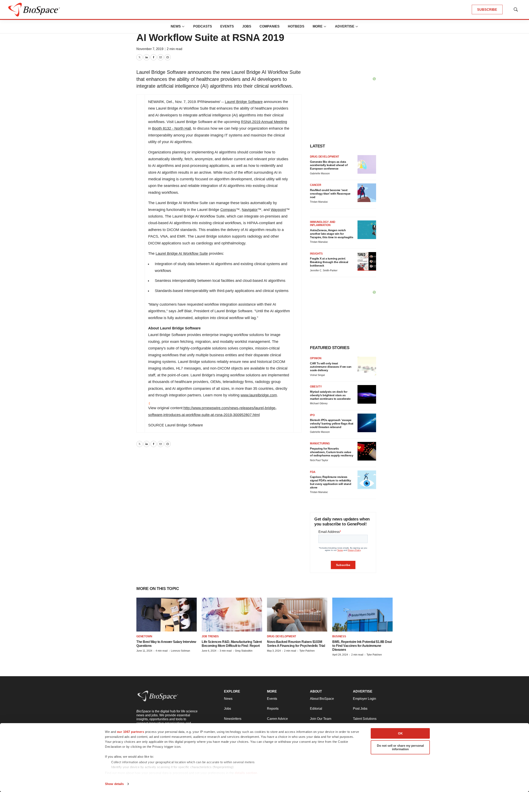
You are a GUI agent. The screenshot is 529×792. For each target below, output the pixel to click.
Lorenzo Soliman (180, 650)
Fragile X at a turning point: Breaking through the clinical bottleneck (329, 262)
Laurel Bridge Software (244, 102)
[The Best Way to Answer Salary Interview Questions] (166, 615)
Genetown (144, 636)
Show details (114, 784)
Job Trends (210, 636)
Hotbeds (296, 26)
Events (227, 26)
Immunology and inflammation (322, 223)
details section (246, 773)
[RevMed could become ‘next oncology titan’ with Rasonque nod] (366, 192)
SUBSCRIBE (487, 9)
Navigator (250, 210)
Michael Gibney (319, 403)
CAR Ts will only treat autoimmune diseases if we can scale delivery (330, 367)
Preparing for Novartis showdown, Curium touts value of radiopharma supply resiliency (331, 452)
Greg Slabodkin (244, 650)
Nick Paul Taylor (319, 460)
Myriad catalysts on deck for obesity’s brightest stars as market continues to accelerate (330, 395)
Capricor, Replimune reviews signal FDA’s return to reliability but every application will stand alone (330, 482)
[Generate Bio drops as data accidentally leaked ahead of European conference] (366, 164)
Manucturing (320, 443)
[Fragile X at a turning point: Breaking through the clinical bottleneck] (366, 261)
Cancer (315, 185)
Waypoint (278, 210)
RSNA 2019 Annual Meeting (264, 122)
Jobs (246, 26)
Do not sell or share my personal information (400, 747)
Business (339, 636)
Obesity (316, 386)
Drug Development (324, 156)
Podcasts (202, 26)
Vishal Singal (317, 375)
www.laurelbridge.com (259, 395)
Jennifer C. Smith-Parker (323, 270)
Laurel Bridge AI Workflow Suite (182, 253)
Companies (270, 26)
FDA (312, 472)
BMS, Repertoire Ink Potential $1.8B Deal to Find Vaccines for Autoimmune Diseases (362, 645)
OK (400, 733)
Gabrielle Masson (320, 173)
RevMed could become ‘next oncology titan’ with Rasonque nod (330, 193)
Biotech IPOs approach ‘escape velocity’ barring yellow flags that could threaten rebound (331, 423)
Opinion (315, 358)
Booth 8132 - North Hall (171, 128)
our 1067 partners (130, 731)
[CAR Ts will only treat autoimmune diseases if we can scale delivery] (366, 366)
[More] (183, 26)
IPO (312, 415)
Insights (316, 253)
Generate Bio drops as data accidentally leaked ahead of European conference (329, 165)
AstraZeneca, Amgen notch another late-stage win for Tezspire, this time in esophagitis (331, 234)
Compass (228, 210)
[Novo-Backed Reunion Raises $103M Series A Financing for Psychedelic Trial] (297, 615)
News (176, 26)
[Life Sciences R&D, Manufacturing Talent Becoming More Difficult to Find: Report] (232, 615)
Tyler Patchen (307, 650)
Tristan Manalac (319, 201)
